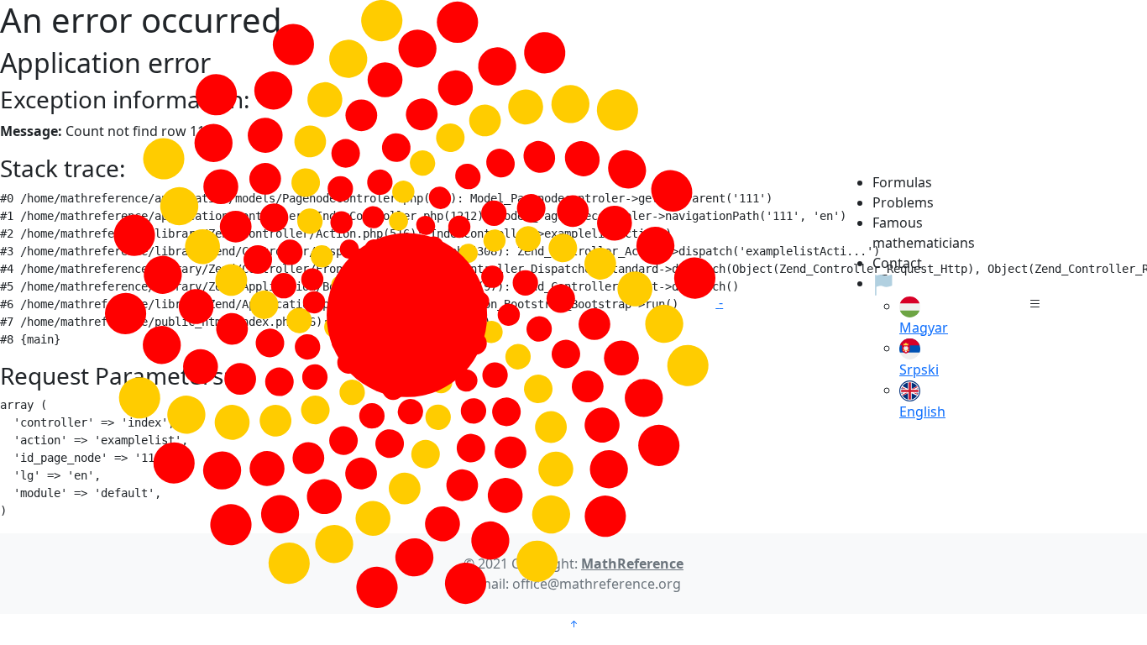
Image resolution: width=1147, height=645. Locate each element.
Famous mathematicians (908, 232)
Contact (897, 263)
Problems (903, 202)
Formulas (902, 182)
